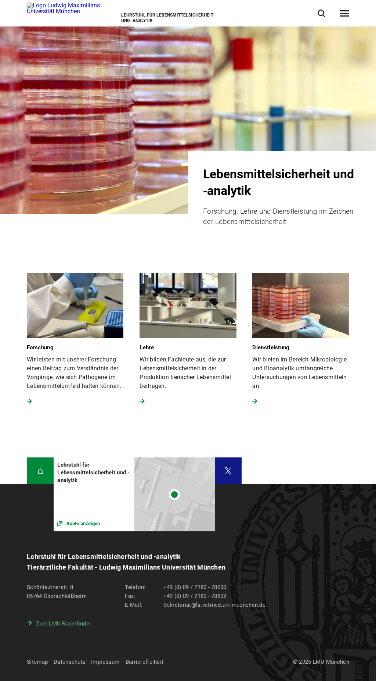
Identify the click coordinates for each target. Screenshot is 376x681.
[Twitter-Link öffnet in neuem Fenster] (228, 470)
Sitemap (37, 662)
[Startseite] (40, 470)
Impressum (105, 662)
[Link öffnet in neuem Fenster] (134, 494)
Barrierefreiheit (144, 662)
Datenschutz (69, 662)
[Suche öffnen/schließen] (321, 13)
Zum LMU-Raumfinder (63, 623)
